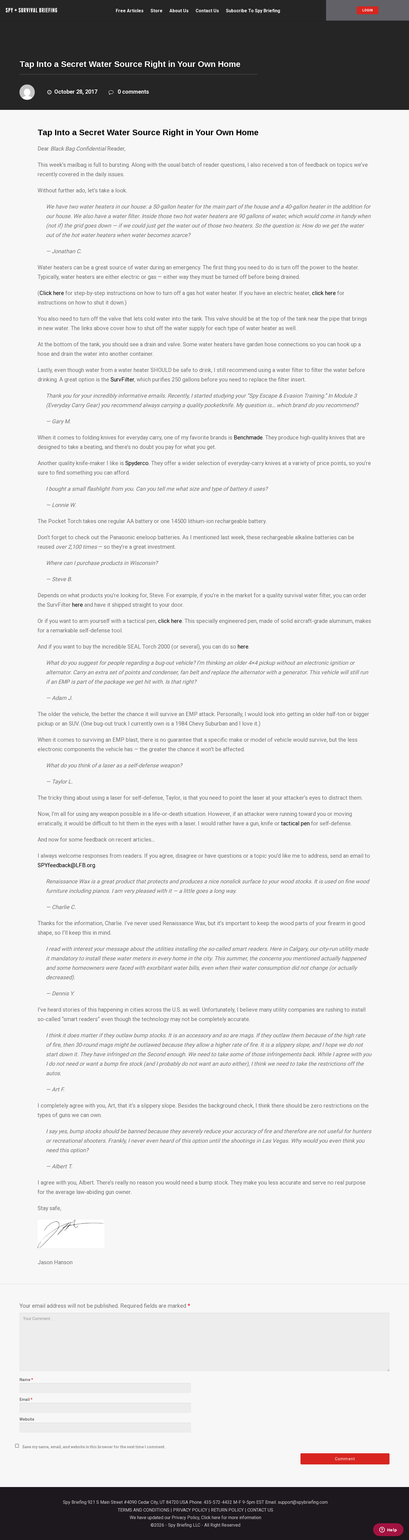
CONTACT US (260, 1510)
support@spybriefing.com (303, 1502)
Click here (52, 293)
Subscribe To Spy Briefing (253, 11)
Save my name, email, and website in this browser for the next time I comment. (94, 1447)
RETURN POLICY (227, 1510)
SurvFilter (122, 379)
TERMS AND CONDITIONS (143, 1510)
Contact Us (207, 11)
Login (367, 10)
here (77, 604)
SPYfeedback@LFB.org (66, 865)
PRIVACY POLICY (190, 1510)
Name (26, 1379)
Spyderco (137, 463)
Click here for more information (231, 1517)
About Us (179, 11)
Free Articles (130, 11)
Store (156, 11)
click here (324, 293)
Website (26, 1419)
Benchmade (248, 437)
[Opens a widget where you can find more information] (388, 1530)
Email (26, 1399)
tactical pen (295, 823)
